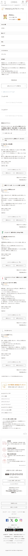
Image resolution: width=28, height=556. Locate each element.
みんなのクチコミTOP (5, 393)
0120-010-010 (16, 474)
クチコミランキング (5, 401)
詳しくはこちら (23, 129)
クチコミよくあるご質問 (6, 410)
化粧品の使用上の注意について (19, 534)
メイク (9, 512)
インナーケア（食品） (21, 512)
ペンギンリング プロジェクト (11, 542)
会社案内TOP (5, 534)
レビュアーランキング (5, 404)
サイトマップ (20, 542)
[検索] (5, 1)
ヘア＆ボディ (14, 512)
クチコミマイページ (5, 398)
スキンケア (5, 512)
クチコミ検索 (4, 396)
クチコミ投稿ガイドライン (6, 412)
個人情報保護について (9, 536)
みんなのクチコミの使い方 (6, 407)
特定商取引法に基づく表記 (18, 536)
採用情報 (10, 534)
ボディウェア (14, 514)
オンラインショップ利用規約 (9, 538)
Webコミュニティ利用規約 (19, 538)
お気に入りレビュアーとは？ (9, 91)
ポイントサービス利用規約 (8, 540)
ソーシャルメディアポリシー (19, 540)
